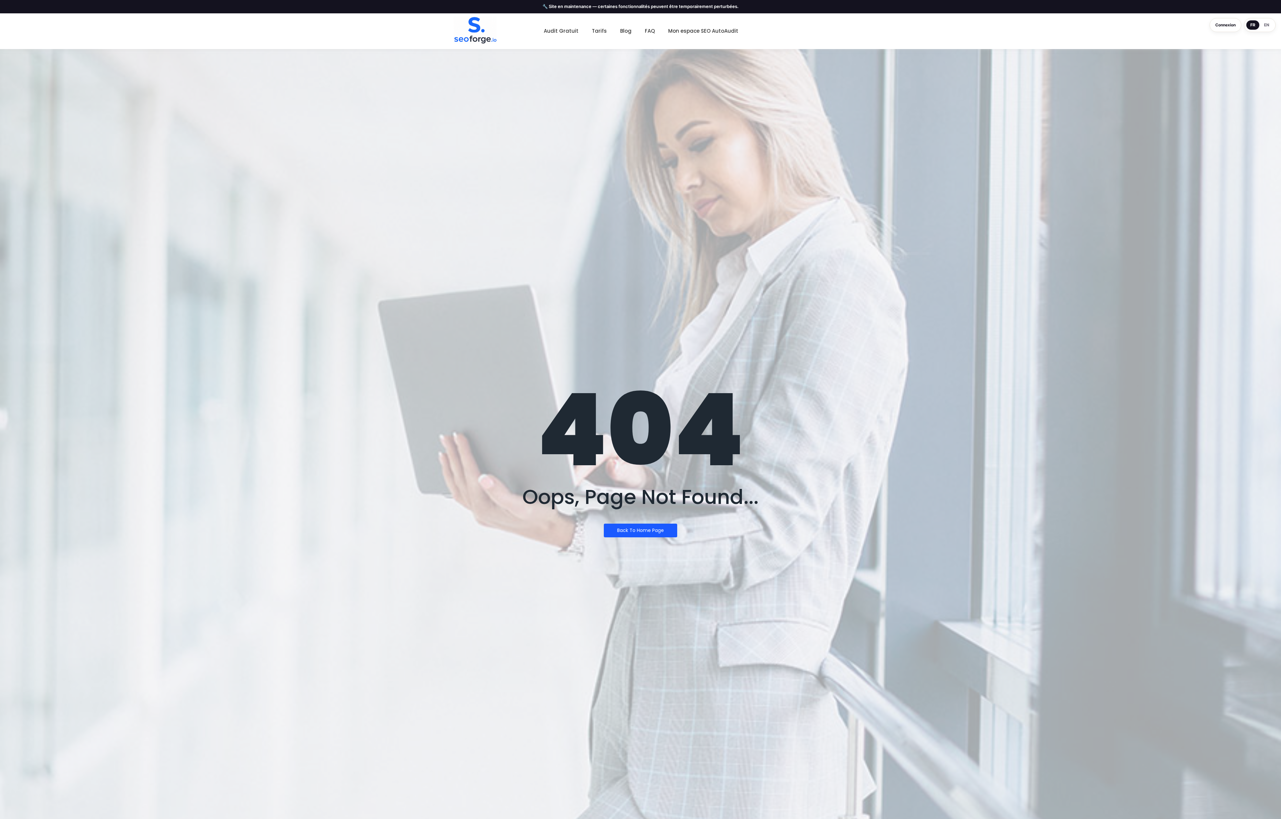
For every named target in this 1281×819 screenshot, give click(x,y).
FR (1252, 24)
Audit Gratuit (561, 30)
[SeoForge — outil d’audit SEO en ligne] (475, 30)
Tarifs (599, 30)
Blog (625, 30)
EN (1266, 24)
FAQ (650, 30)
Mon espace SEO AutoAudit (703, 30)
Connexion (1225, 24)
